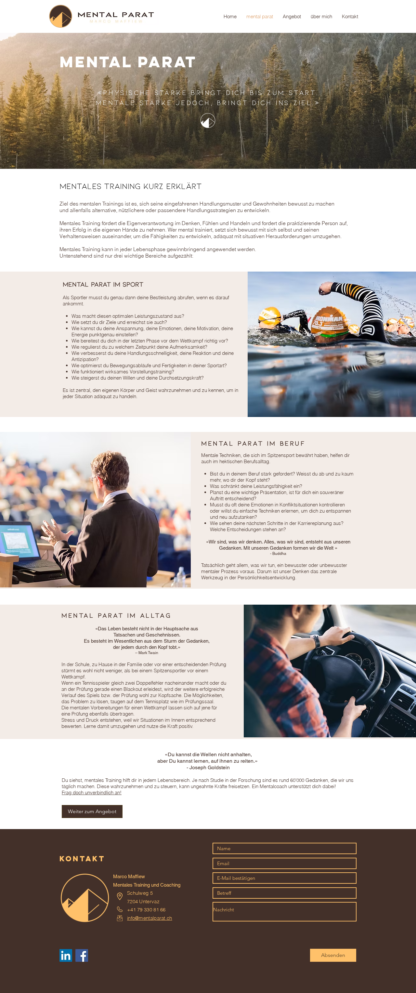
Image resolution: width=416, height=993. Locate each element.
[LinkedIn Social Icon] (65, 955)
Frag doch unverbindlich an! (92, 792)
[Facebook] (81, 955)
